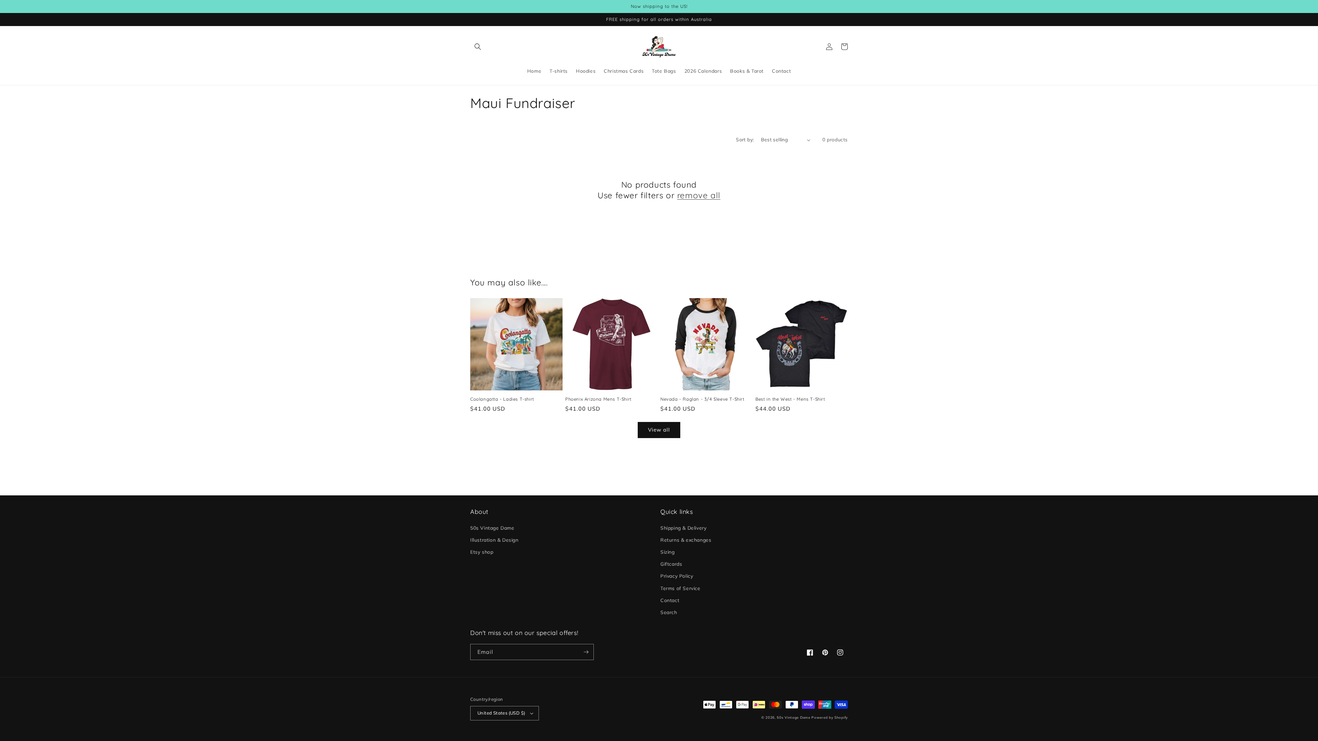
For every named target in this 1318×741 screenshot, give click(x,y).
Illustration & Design (494, 540)
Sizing (667, 552)
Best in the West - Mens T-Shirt (790, 399)
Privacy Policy (676, 576)
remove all (698, 195)
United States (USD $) (501, 713)
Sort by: (745, 140)
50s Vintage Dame (492, 528)
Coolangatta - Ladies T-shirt (502, 399)
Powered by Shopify (829, 717)
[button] (477, 46)
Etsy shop (481, 552)
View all (659, 429)
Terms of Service (680, 588)
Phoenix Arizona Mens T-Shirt (598, 399)
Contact (669, 600)
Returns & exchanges (685, 540)
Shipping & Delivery (683, 528)
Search (668, 612)
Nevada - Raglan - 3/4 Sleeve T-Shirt (702, 399)
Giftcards (671, 564)
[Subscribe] (585, 652)
